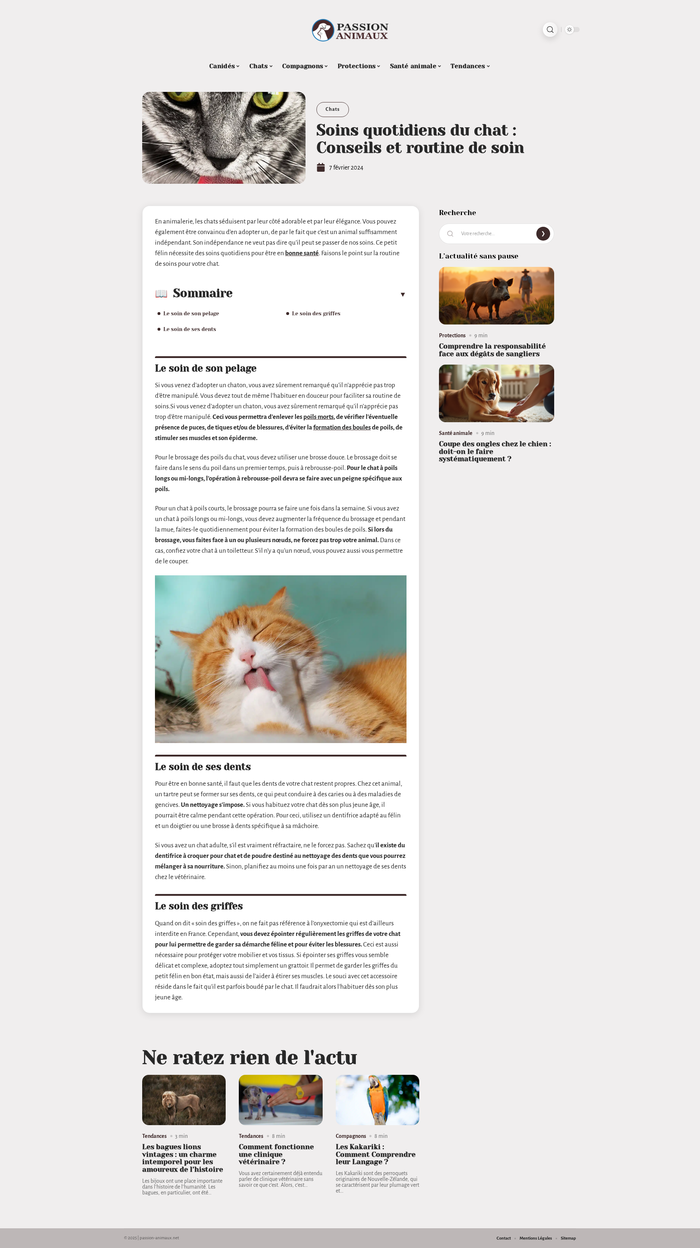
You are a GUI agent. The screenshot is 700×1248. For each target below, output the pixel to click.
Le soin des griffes (316, 313)
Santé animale (455, 433)
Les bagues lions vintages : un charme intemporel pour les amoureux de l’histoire (182, 1158)
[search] (550, 29)
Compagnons (351, 1136)
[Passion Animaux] (350, 29)
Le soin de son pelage (191, 313)
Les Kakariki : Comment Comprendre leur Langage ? (376, 1154)
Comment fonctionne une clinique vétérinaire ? (276, 1154)
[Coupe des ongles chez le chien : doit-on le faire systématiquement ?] (496, 393)
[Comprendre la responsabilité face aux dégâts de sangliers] (496, 295)
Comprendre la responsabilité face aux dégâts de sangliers (492, 350)
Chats (333, 109)
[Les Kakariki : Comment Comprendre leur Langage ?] (377, 1100)
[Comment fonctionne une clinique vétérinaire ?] (280, 1100)
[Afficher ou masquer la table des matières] (320, 294)
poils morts (318, 416)
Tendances (154, 1136)
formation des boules (342, 427)
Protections (452, 335)
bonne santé (302, 253)
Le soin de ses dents (189, 329)
